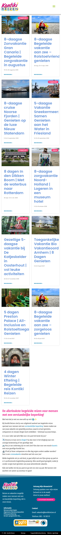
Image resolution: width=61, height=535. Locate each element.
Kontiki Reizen (11, 533)
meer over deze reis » (8, 74)
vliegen (23, 440)
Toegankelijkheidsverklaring (38, 533)
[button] (54, 6)
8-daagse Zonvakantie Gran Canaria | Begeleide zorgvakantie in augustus (16, 52)
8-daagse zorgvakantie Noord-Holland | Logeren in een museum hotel (46, 186)
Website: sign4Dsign (52, 533)
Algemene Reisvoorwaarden (14, 512)
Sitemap (23, 533)
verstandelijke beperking (34, 426)
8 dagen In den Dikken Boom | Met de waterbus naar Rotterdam (15, 182)
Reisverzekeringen (10, 510)
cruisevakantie (15, 454)
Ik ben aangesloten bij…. (12, 516)
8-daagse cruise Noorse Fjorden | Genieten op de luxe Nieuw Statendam (15, 118)
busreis (54, 446)
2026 (5, 533)
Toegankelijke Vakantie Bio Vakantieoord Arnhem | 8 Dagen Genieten (46, 250)
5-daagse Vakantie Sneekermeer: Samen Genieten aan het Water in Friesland (46, 118)
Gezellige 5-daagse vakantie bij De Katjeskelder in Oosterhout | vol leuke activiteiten (15, 256)
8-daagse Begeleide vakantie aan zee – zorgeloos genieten (43, 323)
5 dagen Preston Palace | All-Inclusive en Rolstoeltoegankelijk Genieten (22, 323)
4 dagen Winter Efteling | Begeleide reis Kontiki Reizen (14, 382)
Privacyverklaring (10, 514)
